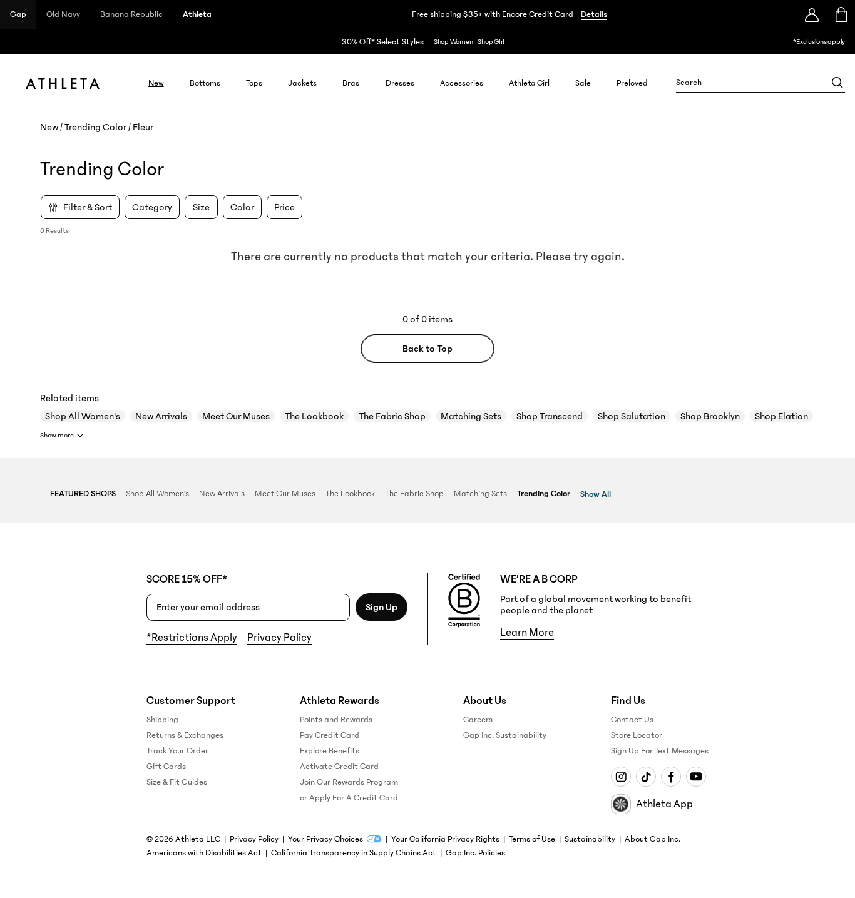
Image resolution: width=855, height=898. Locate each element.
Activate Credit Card (339, 767)
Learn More (527, 632)
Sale (583, 83)
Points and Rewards (336, 720)
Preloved (632, 83)
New (156, 83)
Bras (350, 83)
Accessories (461, 83)
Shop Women (453, 42)
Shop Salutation (631, 416)
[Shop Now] (427, 41)
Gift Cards (166, 767)
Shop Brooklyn (710, 416)
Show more (57, 435)
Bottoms (205, 83)
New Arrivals (161, 416)
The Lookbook (314, 416)
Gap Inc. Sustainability (504, 735)
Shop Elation (781, 416)
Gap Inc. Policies (475, 853)
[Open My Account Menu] (811, 14)
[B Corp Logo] (464, 601)
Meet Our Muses (236, 416)
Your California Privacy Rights (445, 839)
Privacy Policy (279, 637)
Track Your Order (177, 751)
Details (594, 14)
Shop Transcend (549, 416)
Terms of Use (532, 839)
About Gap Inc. (652, 839)
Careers (478, 720)
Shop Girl (491, 42)
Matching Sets (471, 416)
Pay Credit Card (329, 735)
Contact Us (632, 720)
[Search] (837, 82)
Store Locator (636, 735)
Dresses (400, 83)
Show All (595, 494)
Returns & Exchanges (184, 735)
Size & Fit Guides (176, 782)
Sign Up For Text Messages (660, 751)
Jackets (302, 83)
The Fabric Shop (392, 416)
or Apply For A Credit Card (349, 798)
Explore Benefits (329, 751)
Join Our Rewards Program (349, 782)
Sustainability (590, 839)
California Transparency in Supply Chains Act (353, 853)
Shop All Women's (82, 416)
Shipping (162, 720)
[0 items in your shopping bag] (840, 14)
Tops (254, 83)
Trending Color (95, 127)
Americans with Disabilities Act (204, 853)
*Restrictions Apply (191, 637)
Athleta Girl (529, 83)
